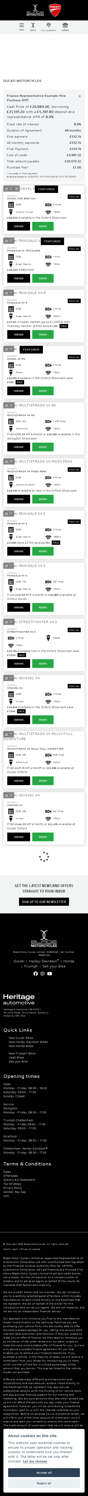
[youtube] (51, 973)
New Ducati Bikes (21, 1038)
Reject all (44, 1483)
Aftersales (10, 1175)
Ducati (19, 961)
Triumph (31, 966)
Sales (7, 1171)
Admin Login (10, 1249)
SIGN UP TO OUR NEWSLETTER (44, 901)
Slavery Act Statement (19, 1179)
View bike (18, 226)
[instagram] (43, 973)
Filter (75, 41)
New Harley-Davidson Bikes (28, 1042)
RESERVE (43, 226)
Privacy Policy (12, 1187)
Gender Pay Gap (14, 1192)
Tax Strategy (12, 1183)
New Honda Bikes (21, 1046)
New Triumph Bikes (22, 1053)
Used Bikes (16, 1057)
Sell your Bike (54, 966)
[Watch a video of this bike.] (17, 188)
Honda (68, 961)
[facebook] (36, 973)
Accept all (44, 1472)
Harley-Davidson (44, 960)
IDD (6, 1196)
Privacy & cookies (30, 1249)
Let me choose (35, 1461)
